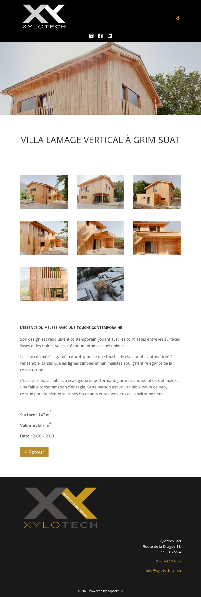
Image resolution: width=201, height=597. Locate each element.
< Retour (34, 452)
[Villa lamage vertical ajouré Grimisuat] (44, 207)
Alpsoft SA (116, 591)
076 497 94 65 (168, 561)
